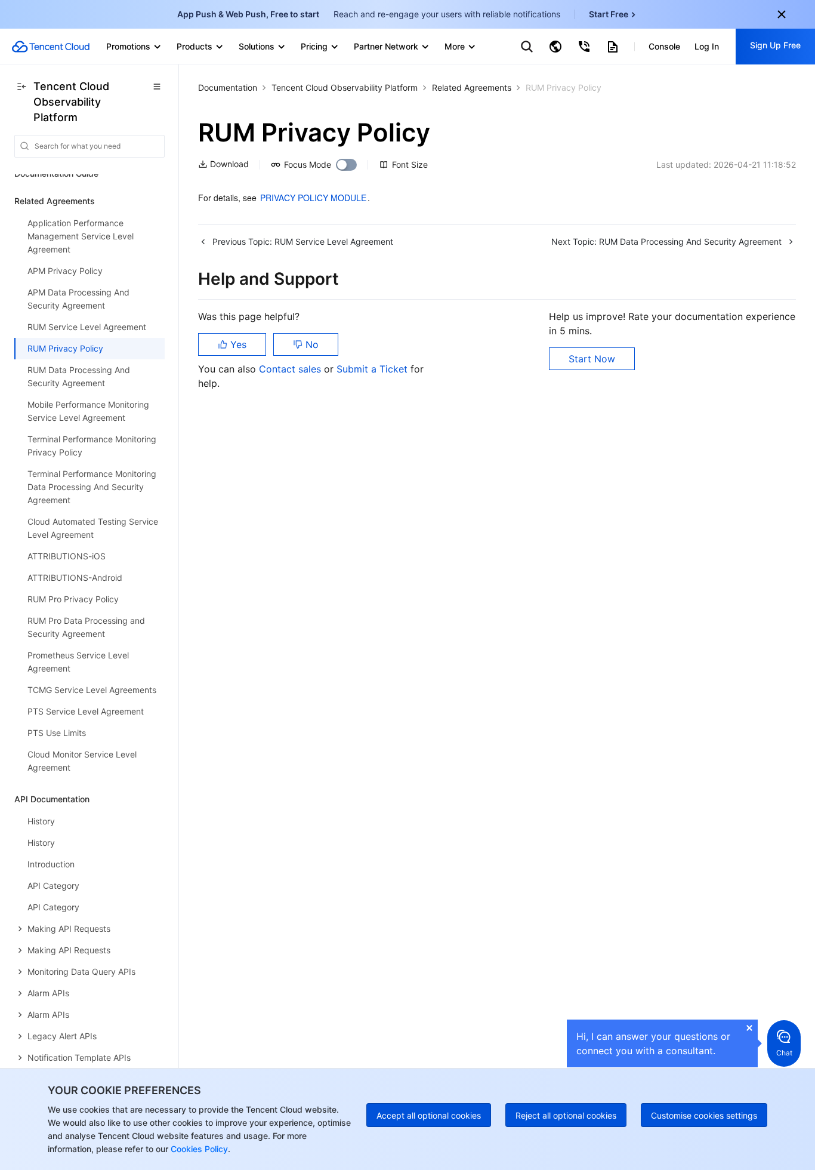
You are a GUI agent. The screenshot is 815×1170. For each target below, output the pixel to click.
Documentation (227, 87)
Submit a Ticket (373, 369)
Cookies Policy (198, 1149)
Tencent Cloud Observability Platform (344, 87)
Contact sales (291, 369)
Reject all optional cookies (565, 1115)
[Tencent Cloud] (50, 46)
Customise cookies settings (704, 1115)
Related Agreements (471, 87)
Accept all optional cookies (428, 1115)
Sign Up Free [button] (775, 45)
